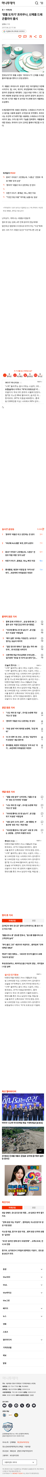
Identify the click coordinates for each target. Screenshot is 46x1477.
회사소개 (5, 1442)
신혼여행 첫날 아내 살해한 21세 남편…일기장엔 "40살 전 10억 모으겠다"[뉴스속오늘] (21, 658)
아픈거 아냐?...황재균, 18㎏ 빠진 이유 (21, 193)
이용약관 (27, 1447)
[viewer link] (40, 69)
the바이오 (7, 1293)
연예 (4, 1324)
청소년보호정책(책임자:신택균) (12, 1447)
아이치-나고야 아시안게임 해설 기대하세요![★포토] (22, 1123)
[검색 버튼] (36, 3)
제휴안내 (13, 1451)
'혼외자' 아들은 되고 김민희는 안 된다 (20, 185)
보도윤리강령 (14, 1455)
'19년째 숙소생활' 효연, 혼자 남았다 (19, 543)
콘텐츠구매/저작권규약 (25, 1451)
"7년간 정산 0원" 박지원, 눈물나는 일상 (21, 197)
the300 (6, 1277)
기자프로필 (7, 1347)
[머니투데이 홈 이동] (10, 1378)
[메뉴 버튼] (41, 3)
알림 (4, 1363)
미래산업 (9, 10)
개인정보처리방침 (23, 1442)
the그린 (6, 1300)
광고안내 (5, 1451)
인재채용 (13, 1442)
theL (5, 1285)
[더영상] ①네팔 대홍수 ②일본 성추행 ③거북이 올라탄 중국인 (22, 1157)
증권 (4, 1269)
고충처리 (5, 1455)
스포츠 (5, 1332)
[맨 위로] (41, 1467)
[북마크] (40, 36)
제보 (4, 1355)
